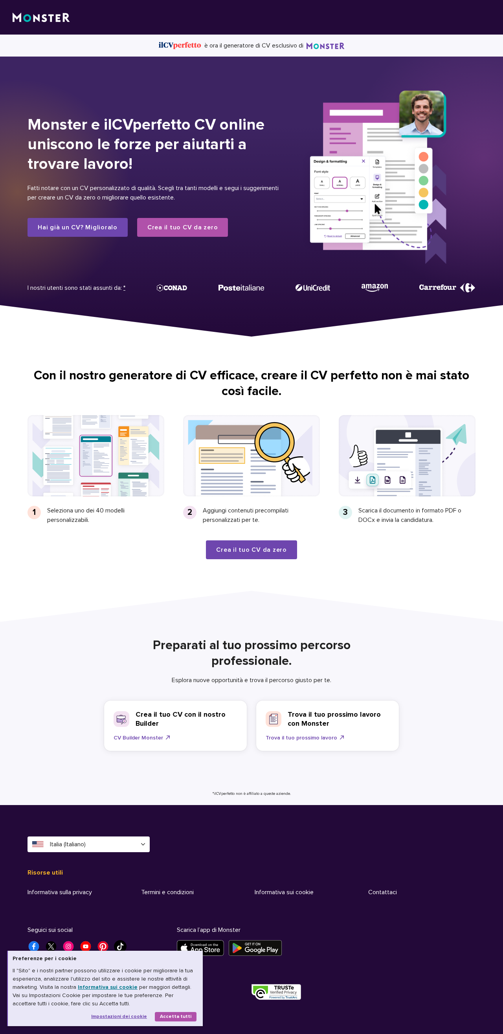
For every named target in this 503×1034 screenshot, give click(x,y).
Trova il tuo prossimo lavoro (301, 737)
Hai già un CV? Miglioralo (77, 227)
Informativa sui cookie (108, 987)
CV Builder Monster (138, 737)
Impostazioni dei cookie (119, 1016)
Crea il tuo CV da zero (182, 227)
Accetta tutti (175, 1016)
